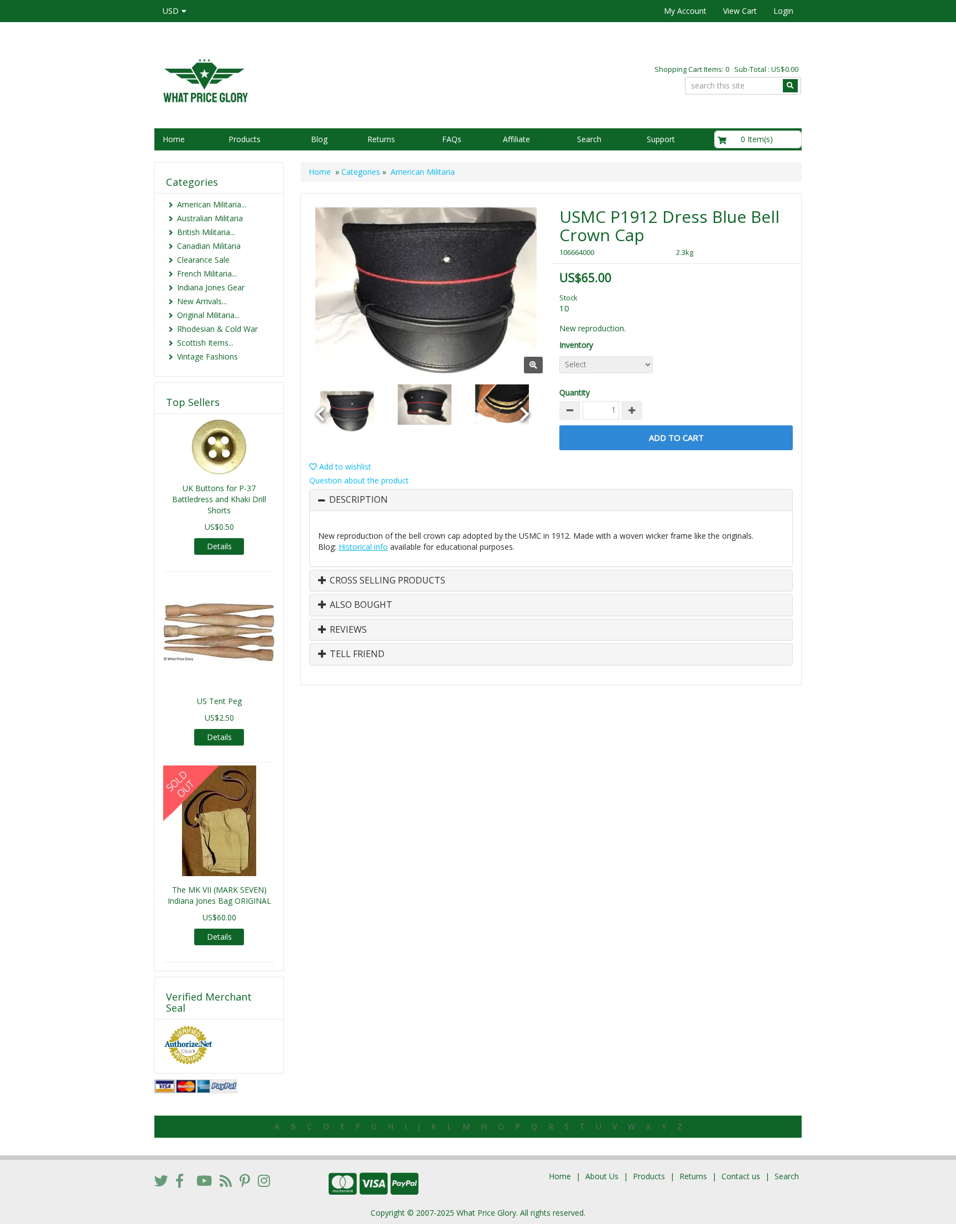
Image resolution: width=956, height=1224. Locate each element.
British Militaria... (206, 232)
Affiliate (516, 139)
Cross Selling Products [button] (386, 581)
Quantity (574, 392)
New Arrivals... (202, 301)
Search (589, 139)
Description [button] (358, 500)
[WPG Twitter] (161, 1180)
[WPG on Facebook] (179, 1180)
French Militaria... (207, 273)
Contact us (740, 1176)
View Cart (740, 11)
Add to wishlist (344, 466)
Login (783, 11)
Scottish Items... (205, 342)
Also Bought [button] (360, 605)
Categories (360, 171)
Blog (319, 139)
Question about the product (359, 480)
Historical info (363, 546)
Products (244, 139)
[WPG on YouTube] (204, 1180)
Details (219, 546)
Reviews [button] (347, 630)
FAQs (451, 139)
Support (661, 139)
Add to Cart (676, 437)
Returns (381, 139)
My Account (685, 11)
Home (174, 139)
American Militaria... (211, 204)
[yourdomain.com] (311, 79)
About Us (602, 1176)
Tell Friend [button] (356, 654)
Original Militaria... (208, 315)
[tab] (551, 500)
